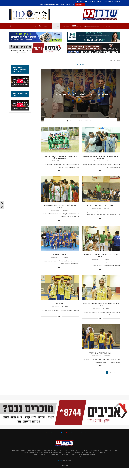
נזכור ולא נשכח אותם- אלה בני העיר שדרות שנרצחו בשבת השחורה (42, 452)
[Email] (86, 1)
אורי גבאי (78, 96)
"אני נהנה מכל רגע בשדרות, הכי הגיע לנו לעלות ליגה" (101, 305)
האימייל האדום (75, 450)
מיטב (34, 26)
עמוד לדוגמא (64, 454)
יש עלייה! (59, 304)
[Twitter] (98, 1)
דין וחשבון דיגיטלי (45, 26)
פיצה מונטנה (54, 454)
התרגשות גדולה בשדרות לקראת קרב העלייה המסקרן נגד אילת (60, 157)
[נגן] (27, 85)
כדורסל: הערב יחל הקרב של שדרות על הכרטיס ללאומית (101, 255)
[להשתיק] (15, 85)
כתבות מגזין (65, 26)
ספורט (57, 26)
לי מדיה (60, 460)
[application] (20, 81)
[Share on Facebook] (70, 121)
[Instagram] (95, 1)
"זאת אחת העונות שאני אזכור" (100, 353)
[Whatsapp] (80, 1)
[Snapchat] (83, 1)
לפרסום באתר (101, 452)
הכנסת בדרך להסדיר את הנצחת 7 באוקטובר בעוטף (56, 4)
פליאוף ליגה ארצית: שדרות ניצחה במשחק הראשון (60, 206)
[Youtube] (89, 1)
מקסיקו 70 (67, 452)
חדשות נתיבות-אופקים (91, 26)
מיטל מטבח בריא (78, 452)
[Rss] (78, 1)
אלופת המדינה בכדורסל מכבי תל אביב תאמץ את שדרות (80, 94)
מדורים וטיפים (90, 452)
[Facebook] (100, 1)
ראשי (116, 26)
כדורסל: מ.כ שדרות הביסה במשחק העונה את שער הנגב (100, 157)
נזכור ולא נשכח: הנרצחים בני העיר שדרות (83, 454)
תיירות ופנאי (44, 454)
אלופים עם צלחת (59, 254)
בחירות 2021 (107, 450)
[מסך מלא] (13, 85)
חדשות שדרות (107, 26)
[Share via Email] (68, 121)
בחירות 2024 (76, 26)
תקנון (35, 454)
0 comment (77, 121)
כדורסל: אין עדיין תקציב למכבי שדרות (101, 205)
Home (118, 60)
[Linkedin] (92, 1)
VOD (115, 450)
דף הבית (85, 450)
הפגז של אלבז (64, 450)
